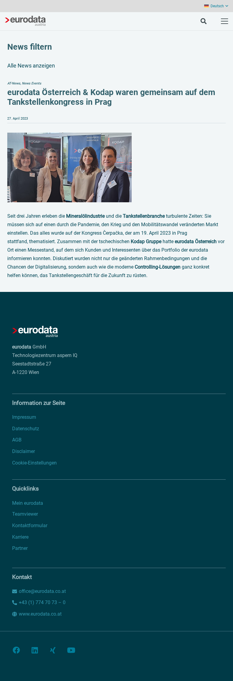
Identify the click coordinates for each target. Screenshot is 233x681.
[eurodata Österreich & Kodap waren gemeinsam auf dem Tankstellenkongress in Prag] (69, 137)
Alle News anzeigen (31, 65)
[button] (216, 6)
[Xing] (53, 650)
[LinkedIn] (34, 650)
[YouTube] (71, 650)
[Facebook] (16, 650)
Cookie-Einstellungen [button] (34, 463)
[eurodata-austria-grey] (25, 21)
